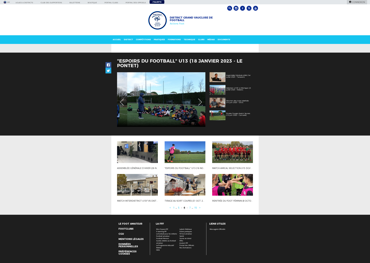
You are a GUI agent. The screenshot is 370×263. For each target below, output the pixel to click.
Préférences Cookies (127, 252)
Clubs (201, 39)
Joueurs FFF (184, 243)
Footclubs (126, 229)
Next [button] (200, 100)
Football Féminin (162, 238)
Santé (182, 236)
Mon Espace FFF (162, 229)
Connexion (358, 2)
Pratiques (159, 39)
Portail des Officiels (187, 245)
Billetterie (75, 2)
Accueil (117, 39)
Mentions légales (131, 239)
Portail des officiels (136, 2)
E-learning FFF (161, 232)
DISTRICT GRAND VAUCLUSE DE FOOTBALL (191, 19)
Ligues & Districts (24, 2)
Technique (189, 39)
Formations (174, 39)
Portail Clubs (111, 2)
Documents (224, 39)
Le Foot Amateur (130, 224)
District (128, 39)
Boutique (92, 2)
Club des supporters (51, 2)
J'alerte (156, 2)
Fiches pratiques (186, 232)
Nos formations (186, 248)
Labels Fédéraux (186, 229)
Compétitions (143, 39)
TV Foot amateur (186, 234)
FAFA (158, 250)
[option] (161, 99)
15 (195, 207)
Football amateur (163, 236)
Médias (211, 39)
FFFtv (181, 241)
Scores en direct (185, 238)
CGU (121, 234)
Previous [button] (121, 100)
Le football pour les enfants (166, 234)
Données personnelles (128, 245)
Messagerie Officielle (217, 229)
